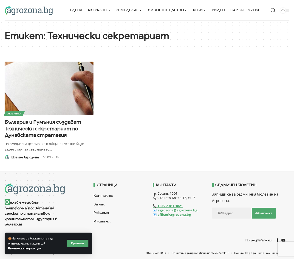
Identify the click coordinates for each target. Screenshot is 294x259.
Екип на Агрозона (25, 157)
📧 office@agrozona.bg (172, 214)
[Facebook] (277, 240)
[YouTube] (283, 240)
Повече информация (25, 248)
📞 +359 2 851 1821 (168, 206)
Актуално (14, 113)
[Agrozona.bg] (29, 10)
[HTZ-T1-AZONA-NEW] (43, 188)
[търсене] (273, 10)
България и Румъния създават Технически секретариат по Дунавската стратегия (43, 128)
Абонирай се (263, 213)
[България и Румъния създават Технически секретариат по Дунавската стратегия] (49, 88)
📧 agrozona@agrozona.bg (175, 210)
